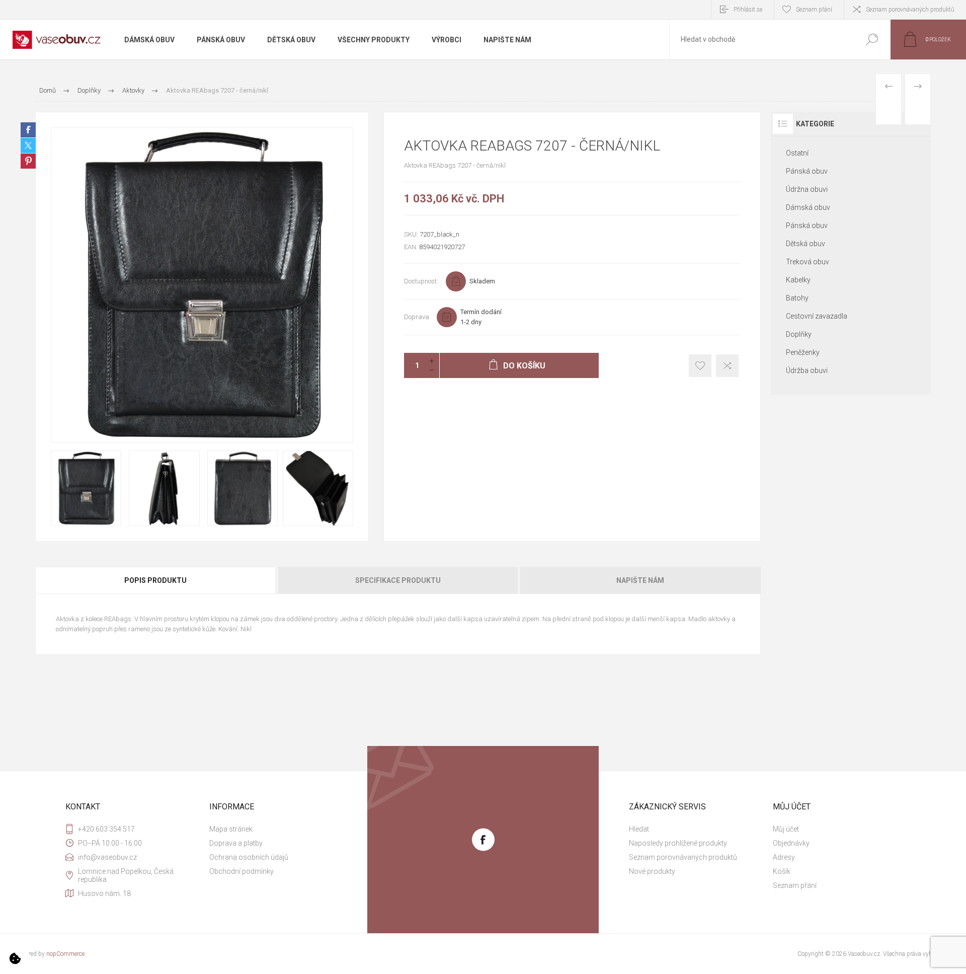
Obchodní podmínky (241, 871)
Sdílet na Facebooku (28, 129)
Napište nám (640, 580)
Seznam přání (795, 885)
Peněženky (803, 352)
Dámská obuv (808, 207)
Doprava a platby (236, 843)
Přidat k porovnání (727, 365)
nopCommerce (65, 953)
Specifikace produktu (398, 580)
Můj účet (786, 829)
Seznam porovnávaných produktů (910, 9)
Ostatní (797, 153)
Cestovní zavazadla (816, 316)
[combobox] (761, 39)
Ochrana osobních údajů (248, 857)
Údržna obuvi (807, 189)
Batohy (797, 298)
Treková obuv (807, 262)
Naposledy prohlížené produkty (678, 843)
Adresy (784, 857)
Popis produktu (155, 580)
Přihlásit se (748, 9)
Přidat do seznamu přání (700, 365)
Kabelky (798, 280)
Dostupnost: (421, 281)
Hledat (872, 39)
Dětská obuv (805, 244)
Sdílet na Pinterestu (28, 161)
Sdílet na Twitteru (28, 145)
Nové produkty (652, 871)
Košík (781, 871)
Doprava (416, 317)
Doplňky (799, 334)
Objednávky (791, 843)
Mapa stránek (231, 829)
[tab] (156, 580)
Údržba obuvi (807, 370)
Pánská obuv (807, 171)
